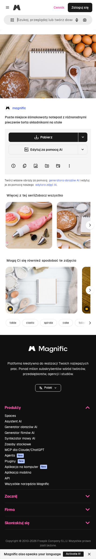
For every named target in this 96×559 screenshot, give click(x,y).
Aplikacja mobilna (18, 472)
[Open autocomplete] (10, 20)
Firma (10, 509)
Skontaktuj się (17, 522)
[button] (48, 388)
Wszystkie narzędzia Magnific (27, 484)
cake (66, 323)
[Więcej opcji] (69, 166)
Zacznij (11, 496)
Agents (14, 455)
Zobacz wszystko (49, 195)
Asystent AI (13, 421)
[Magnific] (48, 349)
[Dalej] (90, 225)
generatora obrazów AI (64, 180)
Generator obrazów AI (21, 427)
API (7, 478)
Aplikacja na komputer (25, 467)
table (13, 323)
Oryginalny (32, 40)
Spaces (10, 416)
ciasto (30, 323)
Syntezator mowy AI (20, 438)
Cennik (59, 7)
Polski (48, 388)
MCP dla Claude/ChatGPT (24, 450)
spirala (48, 323)
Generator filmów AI (19, 433)
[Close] (89, 554)
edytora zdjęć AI (46, 185)
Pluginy (14, 461)
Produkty (13, 407)
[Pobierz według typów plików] (82, 137)
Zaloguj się (80, 7)
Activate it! (73, 554)
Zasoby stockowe (18, 444)
